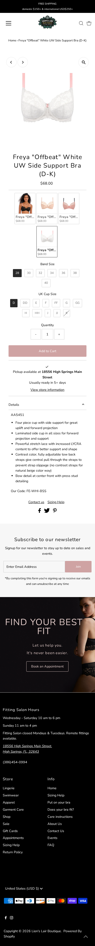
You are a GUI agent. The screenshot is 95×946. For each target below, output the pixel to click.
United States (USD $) (22, 888)
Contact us (36, 502)
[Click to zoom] (83, 62)
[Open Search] (81, 23)
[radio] (25, 208)
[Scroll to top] (85, 936)
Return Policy (13, 852)
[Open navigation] (13, 23)
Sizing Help (56, 502)
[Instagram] (11, 918)
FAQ (51, 845)
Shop (6, 816)
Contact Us (56, 831)
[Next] (23, 62)
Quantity (47, 325)
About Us (55, 823)
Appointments (13, 838)
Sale (6, 823)
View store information (47, 389)
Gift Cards (10, 831)
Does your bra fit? (61, 809)
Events (52, 838)
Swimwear (11, 795)
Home (12, 40)
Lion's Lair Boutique (46, 931)
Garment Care (13, 809)
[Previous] (11, 62)
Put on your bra (59, 802)
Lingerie (9, 788)
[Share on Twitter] (47, 511)
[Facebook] (6, 918)
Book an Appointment (47, 666)
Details (14, 404)
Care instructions (60, 816)
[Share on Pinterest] (55, 511)
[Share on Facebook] (40, 511)
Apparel (9, 802)
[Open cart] (89, 23)
